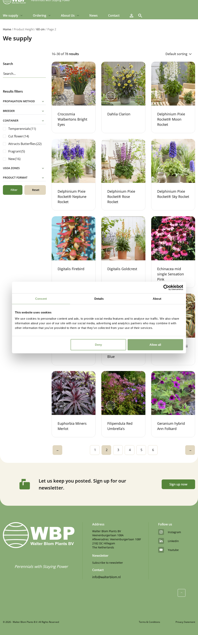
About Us (68, 15)
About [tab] (157, 298)
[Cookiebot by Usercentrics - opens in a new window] (166, 287)
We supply (10, 15)
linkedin (173, 541)
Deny (98, 344)
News (93, 15)
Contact (113, 15)
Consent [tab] (41, 298)
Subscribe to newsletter (107, 562)
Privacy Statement (185, 622)
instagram (174, 532)
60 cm (40, 29)
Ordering (39, 15)
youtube (173, 550)
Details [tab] (99, 298)
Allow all (155, 344)
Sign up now (178, 484)
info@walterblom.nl (106, 577)
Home (7, 29)
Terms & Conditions (149, 622)
